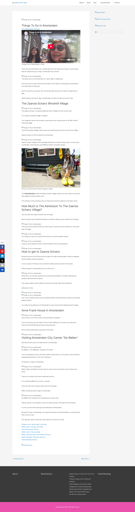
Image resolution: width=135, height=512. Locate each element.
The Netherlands (27, 29)
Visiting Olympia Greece (29, 440)
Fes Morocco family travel (77, 494)
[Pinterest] (2, 251)
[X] (2, 260)
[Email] (2, 265)
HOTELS (117, 3)
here (52, 268)
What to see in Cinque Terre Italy (32, 427)
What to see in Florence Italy (31, 432)
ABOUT (81, 3)
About (15, 474)
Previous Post (18, 459)
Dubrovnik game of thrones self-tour (33, 437)
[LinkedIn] (2, 256)
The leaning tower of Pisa (30, 429)
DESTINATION (105, 3)
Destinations (46, 474)
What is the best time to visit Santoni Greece (36, 434)
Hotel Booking (104, 474)
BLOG (89, 3)
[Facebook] (2, 247)
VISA (94, 3)
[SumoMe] (2, 269)
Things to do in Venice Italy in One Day (34, 424)
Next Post (85, 459)
